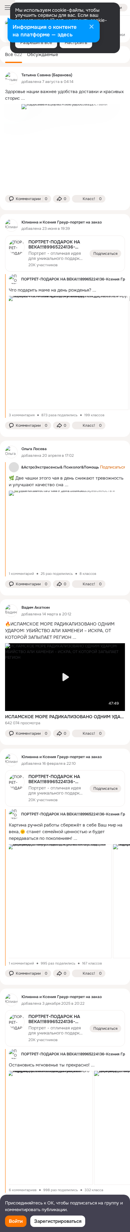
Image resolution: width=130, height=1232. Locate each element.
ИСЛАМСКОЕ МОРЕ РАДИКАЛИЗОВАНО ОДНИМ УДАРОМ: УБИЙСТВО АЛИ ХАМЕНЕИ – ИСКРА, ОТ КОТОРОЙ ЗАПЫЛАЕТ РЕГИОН (65, 717)
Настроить (76, 42)
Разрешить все (36, 42)
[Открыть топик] (65, 95)
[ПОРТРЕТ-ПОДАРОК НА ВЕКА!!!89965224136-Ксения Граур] (65, 254)
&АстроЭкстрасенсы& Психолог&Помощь (60, 467)
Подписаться (105, 253)
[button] (28, 199)
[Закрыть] (91, 27)
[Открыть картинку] (68, 353)
